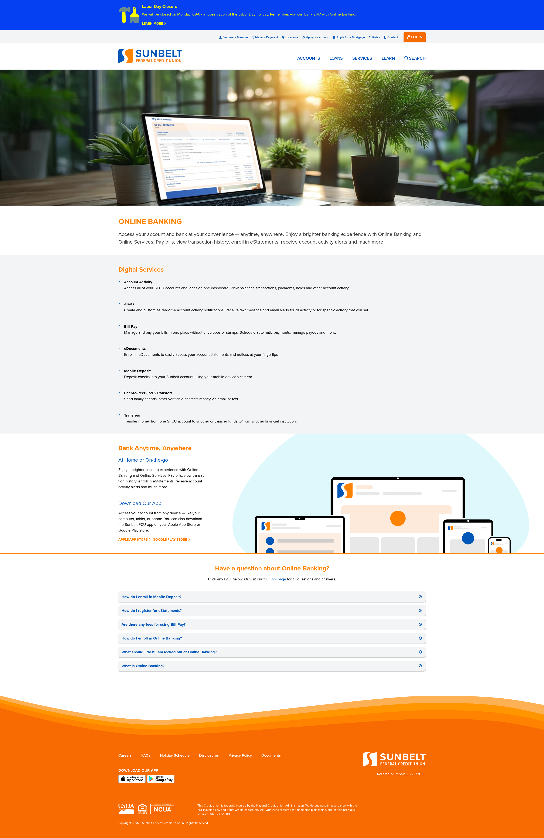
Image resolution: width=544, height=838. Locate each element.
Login (416, 37)
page (277, 579)
